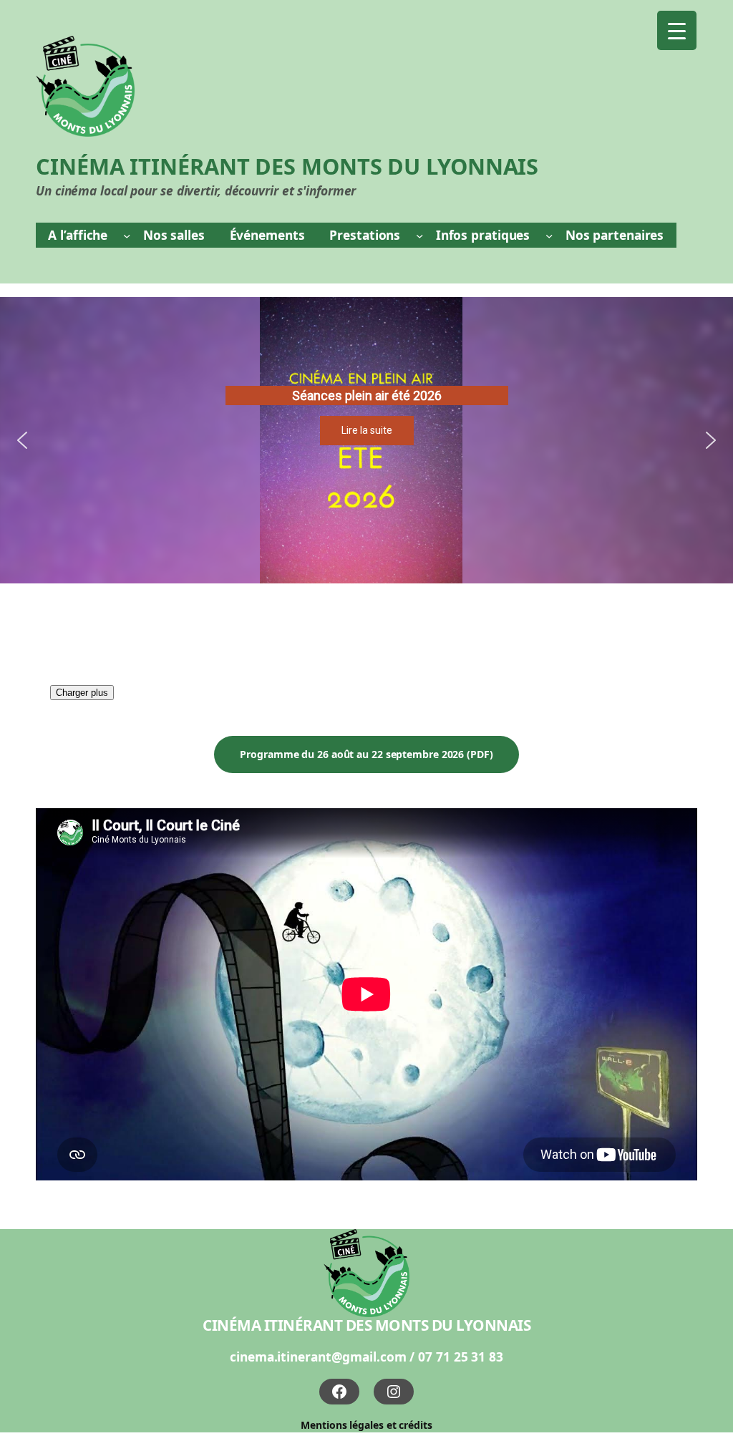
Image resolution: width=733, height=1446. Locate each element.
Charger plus (82, 692)
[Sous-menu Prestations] (419, 234)
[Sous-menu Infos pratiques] (549, 234)
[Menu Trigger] (676, 30)
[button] (22, 440)
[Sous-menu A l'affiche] (126, 234)
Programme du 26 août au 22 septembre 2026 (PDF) (366, 754)
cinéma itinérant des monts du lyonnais (366, 1325)
